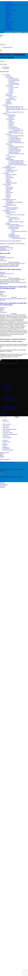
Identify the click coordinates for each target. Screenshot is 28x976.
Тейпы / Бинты (10, 171)
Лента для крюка (13, 78)
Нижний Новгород (11, 10)
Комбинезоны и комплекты (19, 231)
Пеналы (8, 195)
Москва (8, 3)
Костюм (11, 123)
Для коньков (9, 85)
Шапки (11, 117)
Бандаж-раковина (10, 212)
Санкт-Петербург (10, 4)
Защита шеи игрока (14, 219)
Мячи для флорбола (11, 209)
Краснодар (9, 28)
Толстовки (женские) (15, 139)
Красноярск (9, 25)
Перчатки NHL (5, 253)
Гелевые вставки (13, 87)
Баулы (7, 185)
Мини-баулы (9, 192)
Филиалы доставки (8, 400)
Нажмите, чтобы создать (6, 462)
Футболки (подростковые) (16, 163)
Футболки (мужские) (14, 151)
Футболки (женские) (14, 141)
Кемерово (8, 13)
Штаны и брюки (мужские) (16, 153)
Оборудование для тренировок (14, 202)
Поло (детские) (13, 127)
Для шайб (8, 189)
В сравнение (6, 448)
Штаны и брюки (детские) (16, 133)
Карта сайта (6, 410)
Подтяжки (12, 234)
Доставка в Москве (8, 395)
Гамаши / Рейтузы (14, 227)
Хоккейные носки (14, 235)
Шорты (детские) (13, 131)
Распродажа (6, 67)
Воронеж (8, 27)
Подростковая (10, 159)
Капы (10, 220)
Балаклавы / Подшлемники (16, 225)
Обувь (7, 155)
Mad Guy (2, 292)
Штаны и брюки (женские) (16, 142)
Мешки (8, 191)
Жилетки (11, 121)
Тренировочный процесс (9, 199)
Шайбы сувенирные (11, 182)
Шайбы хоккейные (11, 205)
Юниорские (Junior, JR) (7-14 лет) (15, 112)
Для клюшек (9, 187)
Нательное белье (13, 228)
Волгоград (9, 22)
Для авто (8, 176)
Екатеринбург (10, 14)
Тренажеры (9, 203)
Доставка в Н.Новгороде (9, 398)
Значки (8, 178)
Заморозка (9, 169)
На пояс (8, 194)
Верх (13, 230)
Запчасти (8, 101)
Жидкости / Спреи (11, 99)
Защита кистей (13, 217)
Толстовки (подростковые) (16, 162)
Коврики (8, 102)
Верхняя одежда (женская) (16, 135)
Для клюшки (9, 77)
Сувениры (6, 173)
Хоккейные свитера (14, 237)
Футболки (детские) (17, 130)
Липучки (11, 98)
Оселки (11, 90)
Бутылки (8, 76)
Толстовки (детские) (14, 128)
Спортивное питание (12, 170)
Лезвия (11, 88)
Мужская (8, 144)
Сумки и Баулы (7, 184)
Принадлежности (14, 83)
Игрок (8, 216)
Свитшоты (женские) (15, 138)
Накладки (12, 81)
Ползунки (12, 126)
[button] (14, 297)
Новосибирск (9, 6)
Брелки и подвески (11, 174)
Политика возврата (8, 407)
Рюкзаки (8, 196)
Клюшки (5, 105)
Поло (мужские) (13, 148)
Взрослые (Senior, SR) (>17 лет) (14, 106)
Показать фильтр (4, 246)
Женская (8, 134)
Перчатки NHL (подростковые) (10, 269)
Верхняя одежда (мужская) (16, 146)
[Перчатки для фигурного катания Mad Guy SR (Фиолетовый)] (14, 283)
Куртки (11, 124)
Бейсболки (12, 116)
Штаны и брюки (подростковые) (18, 164)
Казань (8, 17)
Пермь (8, 24)
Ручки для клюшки (14, 84)
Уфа (7, 20)
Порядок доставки (8, 406)
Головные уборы (10, 115)
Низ (13, 232)
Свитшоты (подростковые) (16, 160)
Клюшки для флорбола (12, 207)
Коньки (8, 223)
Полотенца (9, 103)
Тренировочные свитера (18, 238)
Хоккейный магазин (5, 241)
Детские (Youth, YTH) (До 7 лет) (14, 108)
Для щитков (9, 95)
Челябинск (9, 18)
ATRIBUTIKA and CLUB (6, 257)
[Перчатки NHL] (4, 250)
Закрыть (2, 61)
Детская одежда (10, 119)
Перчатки (8, 158)
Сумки (8, 198)
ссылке (16, 356)
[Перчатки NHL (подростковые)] (9, 266)
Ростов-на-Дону (10, 21)
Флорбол (5, 206)
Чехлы (11, 91)
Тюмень (8, 7)
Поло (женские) (13, 137)
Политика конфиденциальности (11, 408)
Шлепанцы (12, 156)
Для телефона (9, 177)
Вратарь (8, 213)
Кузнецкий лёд (7, 387)
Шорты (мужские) (14, 152)
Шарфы (8, 166)
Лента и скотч (13, 96)
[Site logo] (7, 43)
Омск (7, 11)
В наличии (6, 68)
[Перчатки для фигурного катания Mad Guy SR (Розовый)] (14, 300)
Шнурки (11, 92)
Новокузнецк (9, 29)
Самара (8, 15)
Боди (10, 120)
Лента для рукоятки (14, 80)
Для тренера (9, 201)
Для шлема (9, 94)
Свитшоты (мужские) (15, 149)
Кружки (8, 180)
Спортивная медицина (9, 167)
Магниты (8, 181)
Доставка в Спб (7, 397)
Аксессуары (6, 74)
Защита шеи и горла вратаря (16, 214)
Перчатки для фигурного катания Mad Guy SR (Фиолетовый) (13, 287)
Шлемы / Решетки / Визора (16, 221)
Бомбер (11, 145)
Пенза (7, 9)
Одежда (5, 113)
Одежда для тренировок (12, 224)
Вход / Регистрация (8, 450)
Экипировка (6, 210)
